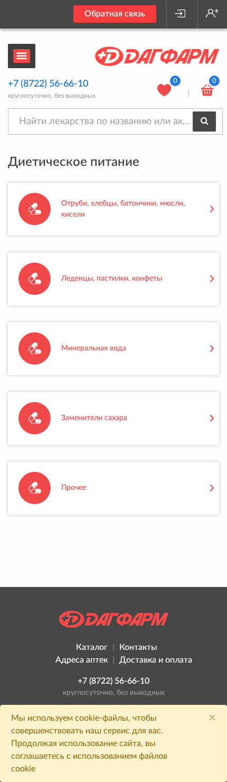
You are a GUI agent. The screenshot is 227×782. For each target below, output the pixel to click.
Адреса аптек (81, 660)
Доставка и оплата (155, 660)
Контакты (138, 647)
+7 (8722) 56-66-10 (48, 84)
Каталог (92, 647)
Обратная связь (114, 14)
